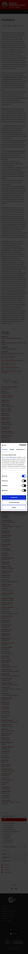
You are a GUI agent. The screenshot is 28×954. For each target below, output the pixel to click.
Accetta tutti (14, 497)
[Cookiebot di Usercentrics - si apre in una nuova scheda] (19, 445)
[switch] (24, 481)
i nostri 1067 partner (11, 457)
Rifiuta (14, 507)
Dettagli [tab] (12, 449)
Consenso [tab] (4, 449)
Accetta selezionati (14, 502)
